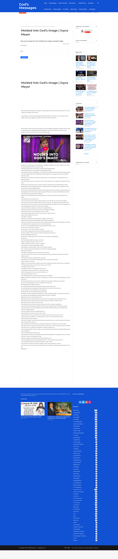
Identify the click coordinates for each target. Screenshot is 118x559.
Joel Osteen (91, 3)
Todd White (76, 466)
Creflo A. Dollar (76, 430)
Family (74, 538)
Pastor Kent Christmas (78, 444)
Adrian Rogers (76, 437)
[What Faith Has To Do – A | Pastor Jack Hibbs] (81, 87)
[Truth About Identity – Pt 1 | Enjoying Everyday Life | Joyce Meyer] (79, 109)
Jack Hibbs (65, 9)
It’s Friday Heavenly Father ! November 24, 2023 (92, 93)
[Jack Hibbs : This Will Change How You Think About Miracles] (92, 58)
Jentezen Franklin (77, 451)
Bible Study (75, 520)
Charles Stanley (83, 9)
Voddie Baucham (77, 480)
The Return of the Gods (78, 531)
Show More (86, 153)
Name (21, 51)
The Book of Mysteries (78, 533)
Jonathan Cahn (82, 3)
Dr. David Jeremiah (77, 498)
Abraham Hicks (76, 476)
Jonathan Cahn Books (78, 526)
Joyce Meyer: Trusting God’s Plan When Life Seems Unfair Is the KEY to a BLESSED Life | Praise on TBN (90, 137)
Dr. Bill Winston (76, 428)
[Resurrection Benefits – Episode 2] (81, 73)
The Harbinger (76, 529)
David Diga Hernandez (78, 433)
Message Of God (41, 547)
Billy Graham (76, 507)
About (74, 12)
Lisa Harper (76, 469)
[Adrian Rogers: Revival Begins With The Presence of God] (81, 58)
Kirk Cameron (73, 9)
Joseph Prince (76, 439)
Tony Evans (76, 446)
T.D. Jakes (75, 435)
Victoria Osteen (76, 442)
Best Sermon (72, 3)
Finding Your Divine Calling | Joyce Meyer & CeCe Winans (90, 115)
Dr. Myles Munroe (77, 482)
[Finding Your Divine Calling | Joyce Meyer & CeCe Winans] (79, 115)
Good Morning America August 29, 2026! (31, 416)
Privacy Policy (79, 12)
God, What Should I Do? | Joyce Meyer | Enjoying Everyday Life (90, 130)
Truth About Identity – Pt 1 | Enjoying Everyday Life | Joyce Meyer (90, 109)
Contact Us (95, 12)
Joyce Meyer (92, 9)
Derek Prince (76, 473)
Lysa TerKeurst (76, 524)
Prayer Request (53, 3)
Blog (74, 515)
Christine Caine (76, 471)
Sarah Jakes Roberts (78, 423)
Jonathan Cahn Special (78, 491)
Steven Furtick (76, 453)
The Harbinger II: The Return (79, 536)
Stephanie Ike (76, 464)
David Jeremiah (57, 9)
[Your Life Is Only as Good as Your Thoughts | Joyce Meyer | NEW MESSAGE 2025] (79, 122)
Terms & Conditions (88, 12)
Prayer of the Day (63, 3)
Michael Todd (76, 457)
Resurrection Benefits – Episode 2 (80, 79)
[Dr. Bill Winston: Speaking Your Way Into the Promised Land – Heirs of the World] (59, 408)
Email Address (23, 45)
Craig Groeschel (77, 462)
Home (45, 3)
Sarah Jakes (76, 511)
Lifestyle (75, 540)
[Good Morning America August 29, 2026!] (33, 408)
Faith (74, 513)
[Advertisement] (59, 18)
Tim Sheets (75, 448)
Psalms (75, 522)
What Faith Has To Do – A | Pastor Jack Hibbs (80, 93)
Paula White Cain (77, 460)
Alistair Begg (76, 478)
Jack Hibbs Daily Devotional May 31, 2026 (91, 79)
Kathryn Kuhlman (77, 485)
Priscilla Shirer (47, 9)
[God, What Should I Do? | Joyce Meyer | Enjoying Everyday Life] (79, 130)
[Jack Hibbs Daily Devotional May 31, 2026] (92, 73)
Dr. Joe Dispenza (77, 487)
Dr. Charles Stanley (77, 421)
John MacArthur (77, 455)
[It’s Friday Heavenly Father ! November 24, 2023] (92, 87)
